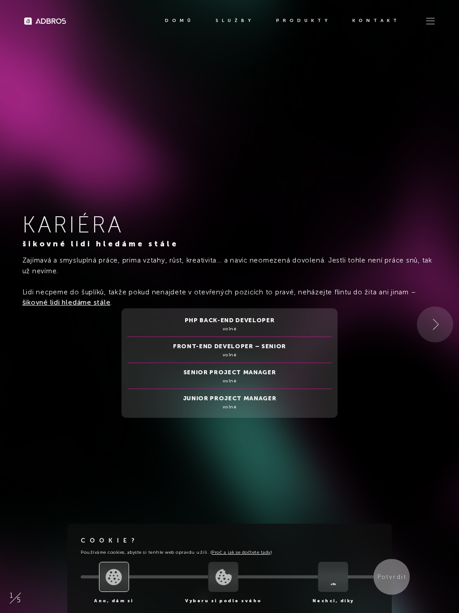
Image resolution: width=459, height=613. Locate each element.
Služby (235, 20)
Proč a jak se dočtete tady (241, 552)
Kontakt (376, 20)
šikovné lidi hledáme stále (66, 302)
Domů (179, 20)
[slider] (114, 577)
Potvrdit (392, 577)
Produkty (303, 20)
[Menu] (430, 21)
